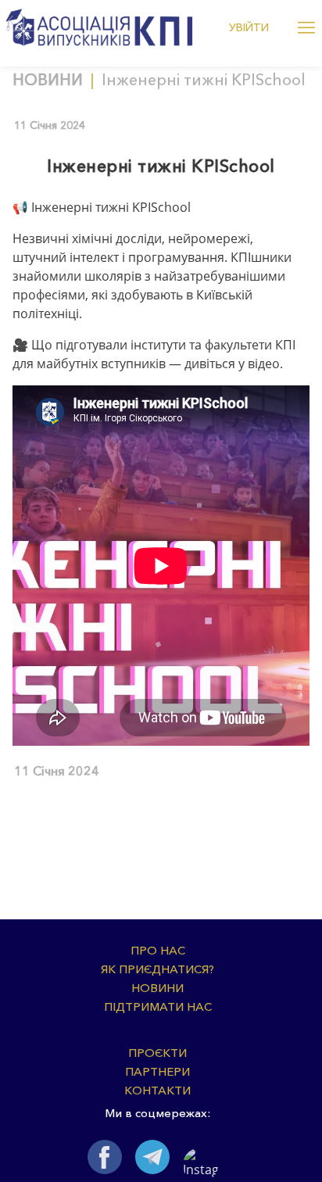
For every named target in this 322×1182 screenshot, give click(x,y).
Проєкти (157, 1052)
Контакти (157, 1090)
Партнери (157, 1071)
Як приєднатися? (157, 969)
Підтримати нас (158, 1006)
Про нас (158, 950)
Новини (48, 79)
